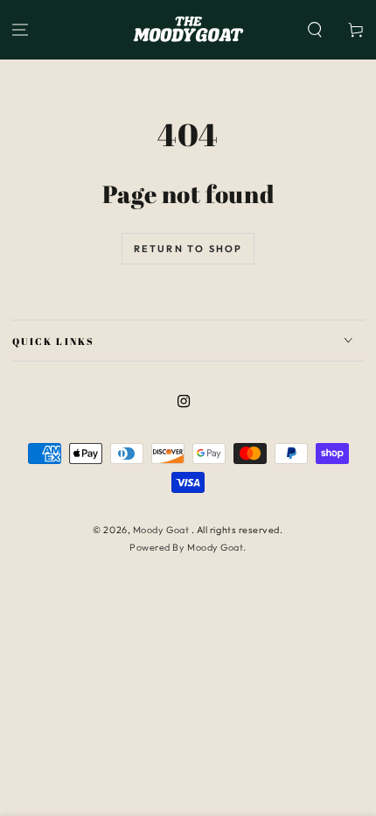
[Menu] (20, 30)
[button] (314, 30)
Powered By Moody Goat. (188, 547)
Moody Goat (162, 530)
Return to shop (188, 249)
